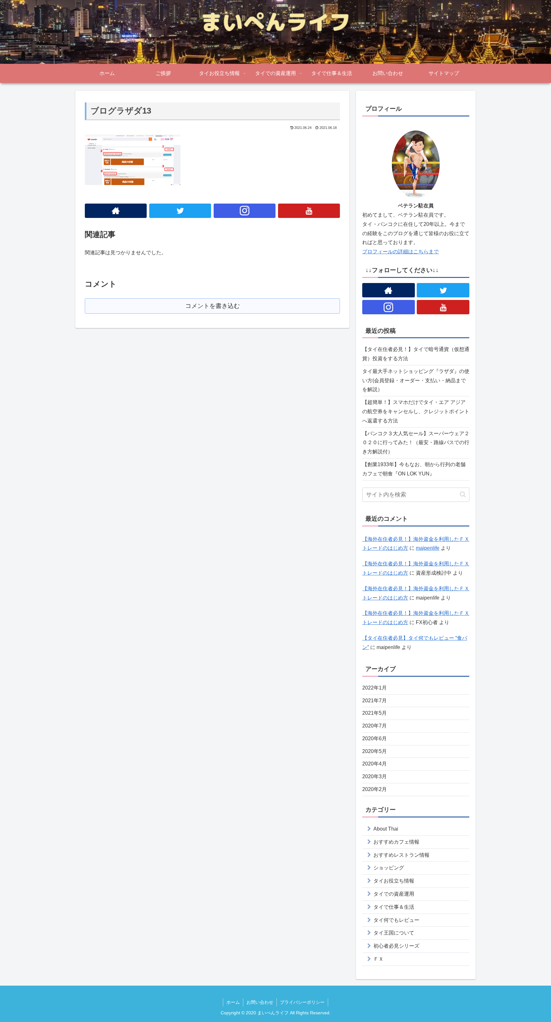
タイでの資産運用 (393, 894)
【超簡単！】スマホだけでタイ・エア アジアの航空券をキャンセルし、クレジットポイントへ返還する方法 (415, 411)
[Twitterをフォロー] (180, 211)
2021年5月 (374, 713)
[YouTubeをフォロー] (309, 211)
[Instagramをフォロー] (245, 211)
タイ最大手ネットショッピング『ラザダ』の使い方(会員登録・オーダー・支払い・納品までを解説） (415, 380)
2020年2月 (374, 789)
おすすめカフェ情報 (396, 842)
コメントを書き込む (212, 305)
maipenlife (427, 548)
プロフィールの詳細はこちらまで (400, 251)
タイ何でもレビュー (396, 920)
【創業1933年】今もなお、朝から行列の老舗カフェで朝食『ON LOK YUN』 (414, 469)
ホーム (233, 1002)
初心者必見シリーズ (396, 946)
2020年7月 (374, 725)
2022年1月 (374, 687)
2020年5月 (374, 751)
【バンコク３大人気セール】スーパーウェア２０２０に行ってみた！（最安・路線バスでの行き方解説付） (415, 443)
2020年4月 (374, 763)
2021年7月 (374, 700)
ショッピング (388, 867)
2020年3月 (374, 776)
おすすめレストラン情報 (401, 855)
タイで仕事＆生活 (393, 907)
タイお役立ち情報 (393, 881)
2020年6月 (374, 738)
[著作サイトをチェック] (116, 211)
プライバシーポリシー (302, 1002)
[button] (462, 494)
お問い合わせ (259, 1002)
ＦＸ (378, 959)
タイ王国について (393, 933)
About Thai (385, 829)
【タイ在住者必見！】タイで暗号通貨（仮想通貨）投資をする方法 (415, 354)
